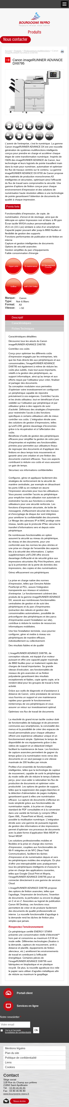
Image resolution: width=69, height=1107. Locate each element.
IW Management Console (48, 266)
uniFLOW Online (31, 286)
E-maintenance (31, 266)
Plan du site (12, 1053)
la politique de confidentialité (18, 1032)
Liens (8, 1062)
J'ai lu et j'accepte (18, 1031)
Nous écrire (19, 1101)
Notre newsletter (10, 1017)
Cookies (10, 1067)
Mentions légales (15, 1048)
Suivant (59, 110)
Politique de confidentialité (21, 1057)
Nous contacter (15, 39)
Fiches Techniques (23, 328)
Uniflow (13, 286)
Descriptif (25, 317)
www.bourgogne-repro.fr (16, 1093)
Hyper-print (13, 266)
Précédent (11, 110)
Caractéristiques (21, 323)
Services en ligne (28, 1005)
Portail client (24, 993)
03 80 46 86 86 (17, 1088)
